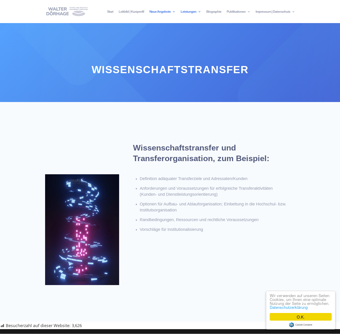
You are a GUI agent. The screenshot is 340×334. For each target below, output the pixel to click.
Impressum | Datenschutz (273, 11)
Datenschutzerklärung (289, 307)
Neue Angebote (160, 11)
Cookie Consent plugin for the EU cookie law (300, 324)
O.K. (301, 317)
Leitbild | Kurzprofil (131, 11)
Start (110, 11)
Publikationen (236, 11)
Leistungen (188, 11)
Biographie (213, 11)
